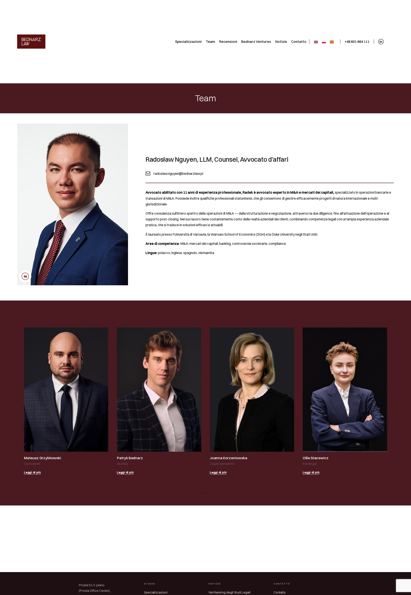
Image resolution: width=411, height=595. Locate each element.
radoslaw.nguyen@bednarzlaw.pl (178, 173)
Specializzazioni (155, 592)
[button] (202, 493)
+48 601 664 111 (357, 41)
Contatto (280, 592)
